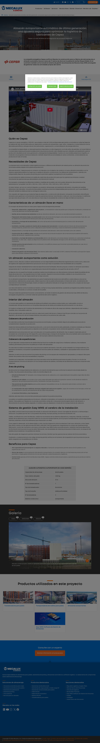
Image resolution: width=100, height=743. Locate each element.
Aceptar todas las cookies (66, 86)
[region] (50, 82)
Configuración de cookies (34, 86)
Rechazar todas (52, 86)
